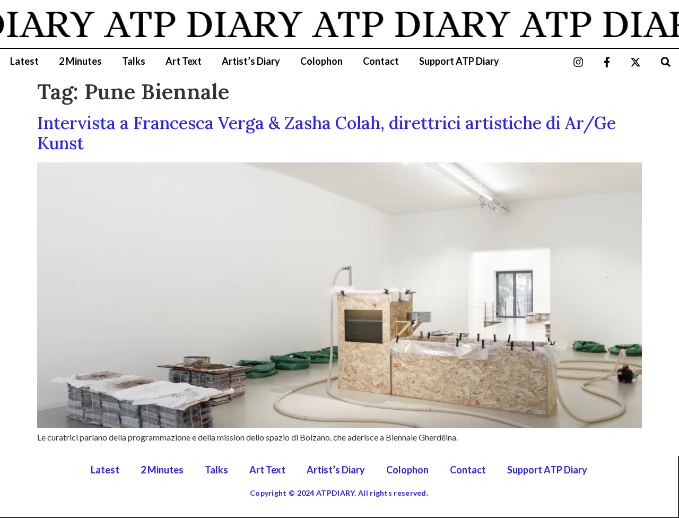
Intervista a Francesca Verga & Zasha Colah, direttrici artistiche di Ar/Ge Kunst (326, 133)
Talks (133, 61)
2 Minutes (80, 61)
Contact (381, 61)
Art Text (184, 61)
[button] (665, 62)
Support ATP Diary (459, 61)
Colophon (321, 61)
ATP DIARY (195, 24)
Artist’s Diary (251, 61)
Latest (24, 61)
